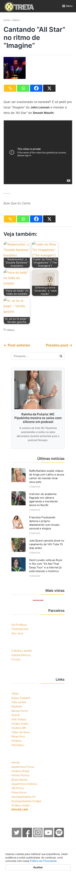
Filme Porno (19, 792)
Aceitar (38, 867)
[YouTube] (49, 836)
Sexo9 (15, 715)
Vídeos (16, 20)
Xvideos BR (18, 728)
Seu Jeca (17, 633)
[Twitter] (17, 836)
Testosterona (19, 629)
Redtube (16, 706)
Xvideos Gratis (20, 805)
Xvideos (16, 740)
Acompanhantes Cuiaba (26, 801)
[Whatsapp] (23, 88)
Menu (69, 5)
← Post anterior (17, 345)
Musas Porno (19, 710)
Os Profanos (19, 624)
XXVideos (17, 745)
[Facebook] (36, 88)
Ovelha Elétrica (20, 655)
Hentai (15, 762)
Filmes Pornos (20, 775)
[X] (49, 88)
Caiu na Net (18, 702)
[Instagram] (38, 836)
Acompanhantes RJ (23, 796)
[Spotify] (59, 836)
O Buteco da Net (21, 650)
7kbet (15, 693)
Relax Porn (18, 736)
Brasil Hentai (19, 779)
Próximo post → (59, 345)
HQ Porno (17, 788)
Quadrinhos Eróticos (24, 784)
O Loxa (15, 659)
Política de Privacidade (43, 860)
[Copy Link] (10, 88)
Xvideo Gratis (19, 723)
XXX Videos (18, 719)
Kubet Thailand (20, 698)
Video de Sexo (20, 732)
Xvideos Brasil (20, 771)
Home (7, 20)
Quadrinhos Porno (22, 767)
